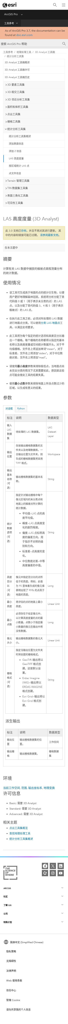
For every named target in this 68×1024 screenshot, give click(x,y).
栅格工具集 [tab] (13, 121)
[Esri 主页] (9, 5)
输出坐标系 (35, 788)
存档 (23, 230)
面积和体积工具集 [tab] (17, 106)
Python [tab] (21, 408)
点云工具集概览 (18, 828)
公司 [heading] (5, 913)
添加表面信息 (16, 143)
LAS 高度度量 (16, 158)
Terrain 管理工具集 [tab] (18, 180)
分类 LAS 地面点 (50, 323)
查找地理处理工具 (19, 833)
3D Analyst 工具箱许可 (17, 69)
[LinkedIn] (61, 866)
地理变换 (49, 788)
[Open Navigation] (63, 5)
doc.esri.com (24, 35)
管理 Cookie (13, 1000)
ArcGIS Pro (11, 14)
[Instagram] (53, 873)
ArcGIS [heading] (7, 888)
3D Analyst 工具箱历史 (17, 77)
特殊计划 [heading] (7, 922)
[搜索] (54, 5)
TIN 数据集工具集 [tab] (17, 188)
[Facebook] (45, 866)
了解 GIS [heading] (7, 905)
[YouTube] (61, 873)
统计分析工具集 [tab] (16, 129)
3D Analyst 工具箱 (45, 52)
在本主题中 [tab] (11, 247)
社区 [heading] (5, 896)
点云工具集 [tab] (13, 114)
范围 (24, 788)
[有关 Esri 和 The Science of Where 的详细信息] (10, 873)
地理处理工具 (24, 52)
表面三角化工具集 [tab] (17, 195)
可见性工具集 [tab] (15, 203)
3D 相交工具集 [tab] (16, 92)
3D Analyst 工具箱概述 (17, 62)
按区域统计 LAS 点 (19, 165)
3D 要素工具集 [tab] (16, 84)
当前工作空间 (11, 788)
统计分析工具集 (15, 56)
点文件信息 (15, 173)
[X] (53, 866)
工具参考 (9, 23)
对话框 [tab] (9, 408)
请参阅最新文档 (49, 235)
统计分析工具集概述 (20, 136)
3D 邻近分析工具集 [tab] (18, 99)
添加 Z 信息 (15, 151)
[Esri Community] (45, 873)
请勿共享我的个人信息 (18, 1009)
